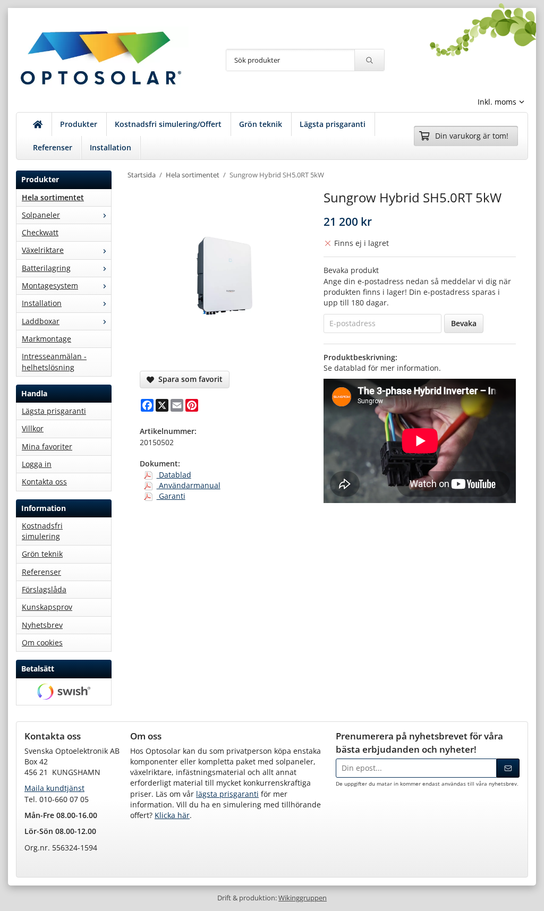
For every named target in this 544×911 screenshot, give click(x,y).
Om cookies (42, 642)
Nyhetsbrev (42, 625)
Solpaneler (41, 215)
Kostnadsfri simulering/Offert (168, 124)
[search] (369, 60)
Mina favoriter (47, 446)
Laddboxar (41, 321)
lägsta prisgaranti (227, 794)
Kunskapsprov (47, 607)
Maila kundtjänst (54, 788)
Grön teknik (260, 124)
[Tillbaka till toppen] (9, 896)
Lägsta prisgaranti (333, 124)
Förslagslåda (44, 589)
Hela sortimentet (53, 197)
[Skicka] (508, 768)
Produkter (78, 124)
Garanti (171, 496)
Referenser (52, 147)
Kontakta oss (44, 481)
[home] (38, 124)
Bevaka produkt (351, 270)
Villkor (33, 428)
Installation (110, 147)
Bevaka (464, 323)
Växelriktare (43, 250)
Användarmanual (188, 485)
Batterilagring (46, 268)
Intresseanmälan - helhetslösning (54, 361)
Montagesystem (50, 285)
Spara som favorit (188, 379)
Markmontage (46, 339)
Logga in (37, 464)
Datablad (174, 475)
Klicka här (172, 815)
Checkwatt (40, 232)
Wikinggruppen (302, 898)
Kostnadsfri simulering (42, 531)
